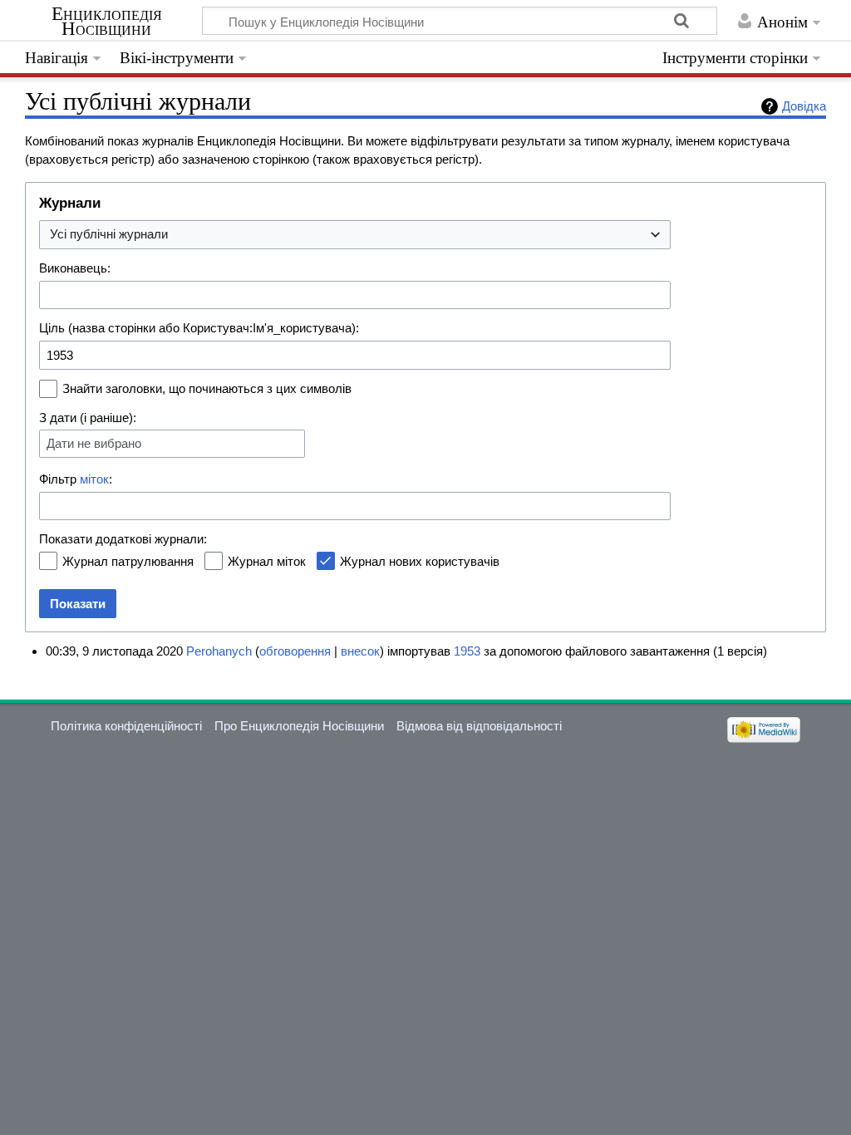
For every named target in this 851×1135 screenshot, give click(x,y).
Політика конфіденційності (126, 726)
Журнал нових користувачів (419, 561)
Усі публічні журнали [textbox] (109, 234)
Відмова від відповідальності (479, 726)
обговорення (295, 651)
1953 (467, 651)
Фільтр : (75, 479)
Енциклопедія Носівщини (107, 22)
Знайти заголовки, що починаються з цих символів (207, 388)
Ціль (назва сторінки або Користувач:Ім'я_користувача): (199, 328)
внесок (360, 651)
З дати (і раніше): (87, 417)
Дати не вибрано (94, 443)
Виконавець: (75, 268)
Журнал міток (267, 561)
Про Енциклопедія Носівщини (299, 726)
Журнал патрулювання (128, 561)
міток (94, 479)
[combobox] (355, 234)
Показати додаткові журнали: (123, 539)
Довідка (804, 106)
